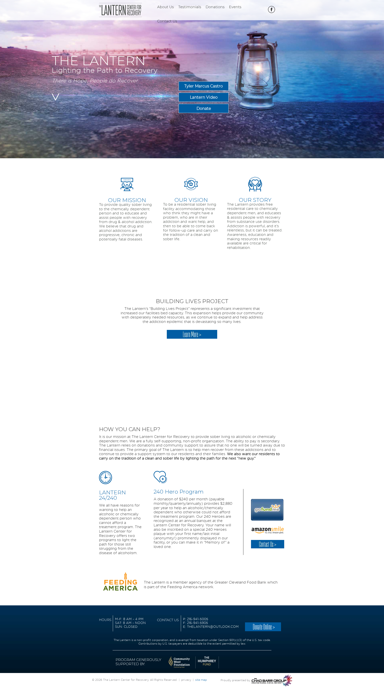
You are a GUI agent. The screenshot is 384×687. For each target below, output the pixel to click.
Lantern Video (204, 97)
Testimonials (189, 7)
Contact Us (167, 21)
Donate (203, 108)
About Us (165, 7)
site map (201, 680)
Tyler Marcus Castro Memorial (203, 87)
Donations (215, 7)
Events (235, 7)
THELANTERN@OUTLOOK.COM (213, 626)
